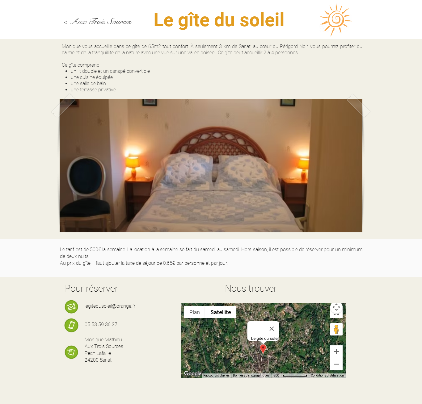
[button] (211, 165)
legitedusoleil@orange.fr (110, 306)
